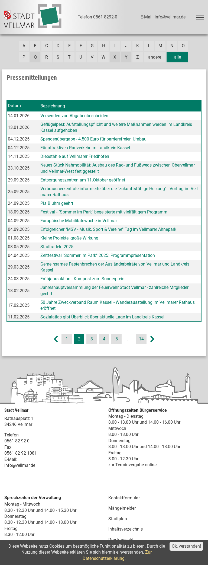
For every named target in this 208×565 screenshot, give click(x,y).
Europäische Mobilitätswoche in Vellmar (78, 220)
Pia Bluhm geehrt (56, 203)
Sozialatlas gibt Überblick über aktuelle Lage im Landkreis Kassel (102, 317)
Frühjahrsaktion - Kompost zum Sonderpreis (82, 278)
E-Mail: (10, 459)
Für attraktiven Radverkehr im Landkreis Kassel (85, 147)
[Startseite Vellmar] (32, 17)
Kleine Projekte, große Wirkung (69, 238)
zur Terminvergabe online (132, 464)
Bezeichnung (52, 105)
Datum (14, 105)
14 (141, 338)
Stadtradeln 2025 (56, 246)
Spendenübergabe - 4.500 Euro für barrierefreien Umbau (93, 139)
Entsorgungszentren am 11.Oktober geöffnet (82, 180)
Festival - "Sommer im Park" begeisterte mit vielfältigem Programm (103, 212)
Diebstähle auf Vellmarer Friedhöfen (74, 156)
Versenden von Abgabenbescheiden (74, 115)
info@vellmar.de (19, 465)
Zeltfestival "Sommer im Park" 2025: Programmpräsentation (97, 255)
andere (154, 57)
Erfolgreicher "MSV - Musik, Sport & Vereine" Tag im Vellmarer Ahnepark (108, 229)
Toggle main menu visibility (199, 17)
